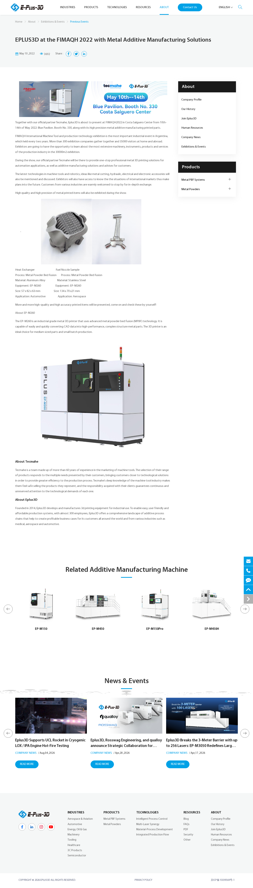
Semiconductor (77, 855)
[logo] (27, 7)
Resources (192, 812)
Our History (188, 109)
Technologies (147, 812)
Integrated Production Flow (152, 834)
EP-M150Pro (154, 629)
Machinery (73, 834)
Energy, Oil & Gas (77, 829)
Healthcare (74, 845)
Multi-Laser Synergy (147, 824)
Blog (186, 819)
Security (188, 834)
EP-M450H (212, 629)
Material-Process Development (154, 829)
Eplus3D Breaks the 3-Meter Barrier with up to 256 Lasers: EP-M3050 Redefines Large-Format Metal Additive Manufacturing (201, 743)
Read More (27, 764)
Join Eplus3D (189, 118)
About (32, 22)
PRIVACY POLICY (143, 880)
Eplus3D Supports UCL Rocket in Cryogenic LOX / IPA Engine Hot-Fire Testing (50, 743)
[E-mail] (248, 561)
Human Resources (192, 127)
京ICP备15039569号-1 (222, 880)
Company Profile (191, 99)
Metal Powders (190, 189)
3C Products (75, 850)
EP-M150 (41, 629)
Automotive (75, 824)
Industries (76, 812)
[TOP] (248, 589)
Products (191, 167)
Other (187, 840)
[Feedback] (248, 580)
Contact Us (190, 7)
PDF (186, 829)
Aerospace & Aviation (80, 819)
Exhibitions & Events (53, 22)
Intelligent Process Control (151, 819)
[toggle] (248, 599)
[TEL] (248, 570)
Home (18, 22)
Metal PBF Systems (193, 179)
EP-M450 (98, 629)
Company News (191, 137)
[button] (8, 609)
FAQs (186, 824)
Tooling (72, 840)
